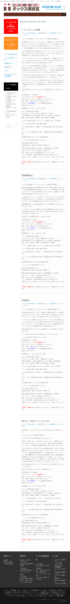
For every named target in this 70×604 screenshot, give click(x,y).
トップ (6, 590)
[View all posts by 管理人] (44, 33)
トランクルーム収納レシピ (60, 560)
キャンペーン (11, 43)
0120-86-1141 (51, 7)
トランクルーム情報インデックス (60, 572)
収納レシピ (57, 578)
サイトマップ (15, 594)
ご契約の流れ (52, 590)
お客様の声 (7, 67)
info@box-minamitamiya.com (54, 9)
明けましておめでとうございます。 (36, 421)
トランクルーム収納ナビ (60, 575)
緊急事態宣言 (27, 175)
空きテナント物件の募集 (56, 595)
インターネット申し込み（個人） (16, 595)
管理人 (40, 33)
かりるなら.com (58, 564)
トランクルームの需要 (31, 30)
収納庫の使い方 (8, 63)
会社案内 (8, 592)
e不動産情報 (58, 566)
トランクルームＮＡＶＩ (60, 569)
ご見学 (44, 590)
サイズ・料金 (22, 590)
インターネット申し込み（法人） (37, 595)
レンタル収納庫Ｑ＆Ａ (34, 590)
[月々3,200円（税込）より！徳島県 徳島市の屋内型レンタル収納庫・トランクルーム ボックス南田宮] (21, 7)
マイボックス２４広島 (60, 583)
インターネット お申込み (11, 26)
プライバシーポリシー (27, 594)
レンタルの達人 (58, 562)
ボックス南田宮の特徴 (10, 54)
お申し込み (26, 592)
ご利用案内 (13, 590)
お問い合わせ (17, 592)
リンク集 (6, 594)
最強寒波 (25, 300)
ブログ (6, 71)
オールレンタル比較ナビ (60, 581)
